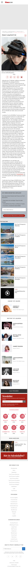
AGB (14, 560)
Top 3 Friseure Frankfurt (14, 476)
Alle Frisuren (14, 391)
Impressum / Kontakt (14, 562)
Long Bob (14, 515)
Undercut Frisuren (14, 541)
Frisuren (14, 494)
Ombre (14, 513)
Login (14, 488)
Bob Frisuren (14, 529)
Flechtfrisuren (14, 507)
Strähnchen (14, 531)
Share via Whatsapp (18, 77)
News (14, 470)
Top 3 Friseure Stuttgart (14, 484)
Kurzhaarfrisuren (14, 522)
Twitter (11, 77)
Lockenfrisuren (14, 539)
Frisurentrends (14, 499)
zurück (25, 35)
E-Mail (21, 77)
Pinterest (16, 556)
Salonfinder (14, 472)
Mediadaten (14, 486)
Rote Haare (14, 537)
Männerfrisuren (14, 503)
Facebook (7, 77)
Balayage (14, 511)
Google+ (14, 77)
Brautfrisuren (14, 509)
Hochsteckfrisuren (14, 505)
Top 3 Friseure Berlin (14, 478)
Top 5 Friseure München (14, 474)
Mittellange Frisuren (14, 524)
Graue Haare (14, 535)
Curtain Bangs (19, 174)
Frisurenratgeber (14, 497)
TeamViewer (14, 490)
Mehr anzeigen (14, 438)
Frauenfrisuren (14, 501)
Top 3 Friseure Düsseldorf (14, 480)
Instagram (20, 556)
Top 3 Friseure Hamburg (14, 482)
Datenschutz (12, 405)
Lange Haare (14, 527)
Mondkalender (14, 468)
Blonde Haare (14, 533)
